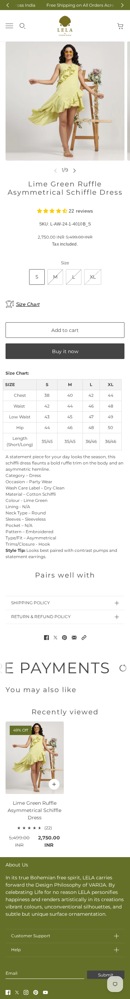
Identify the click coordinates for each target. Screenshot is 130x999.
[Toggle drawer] (9, 26)
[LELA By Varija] (65, 26)
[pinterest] (36, 992)
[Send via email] (74, 637)
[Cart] (120, 26)
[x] (17, 992)
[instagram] (26, 992)
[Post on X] (55, 637)
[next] (74, 170)
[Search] (22, 26)
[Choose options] (54, 784)
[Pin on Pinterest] (64, 637)
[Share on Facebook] (46, 637)
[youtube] (45, 992)
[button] (84, 637)
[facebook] (8, 992)
